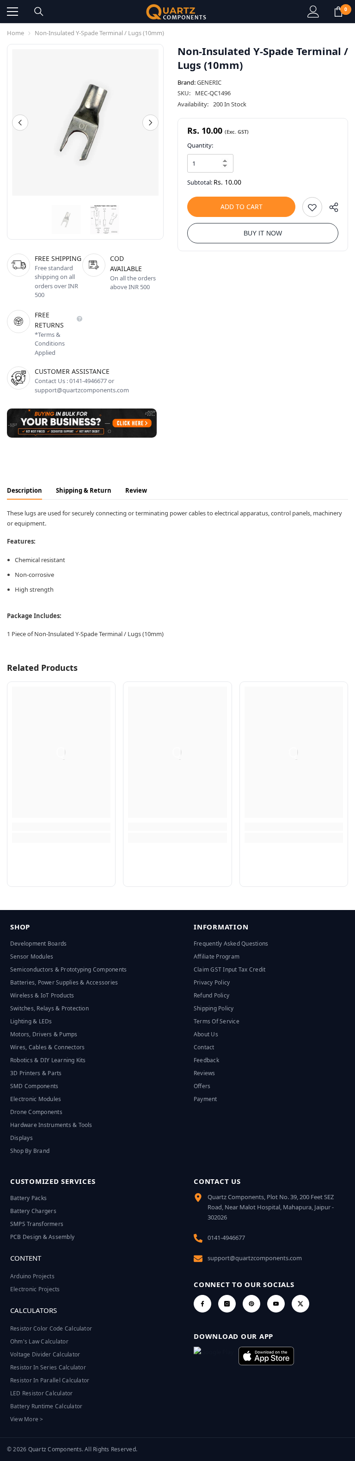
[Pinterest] (251, 1303)
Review (136, 490)
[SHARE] (330, 209)
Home (15, 33)
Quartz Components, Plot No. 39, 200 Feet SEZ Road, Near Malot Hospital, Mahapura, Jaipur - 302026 (271, 1207)
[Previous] (20, 122)
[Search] (38, 11)
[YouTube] (276, 1303)
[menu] (12, 11)
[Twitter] (300, 1303)
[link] (61, 827)
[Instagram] (227, 1303)
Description (24, 490)
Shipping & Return (83, 490)
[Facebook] (202, 1303)
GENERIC (209, 82)
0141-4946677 (226, 1237)
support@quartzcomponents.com (255, 1258)
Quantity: (200, 145)
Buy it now (263, 233)
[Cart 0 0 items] (338, 11)
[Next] (150, 122)
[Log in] (313, 12)
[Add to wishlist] (312, 207)
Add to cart (241, 206)
